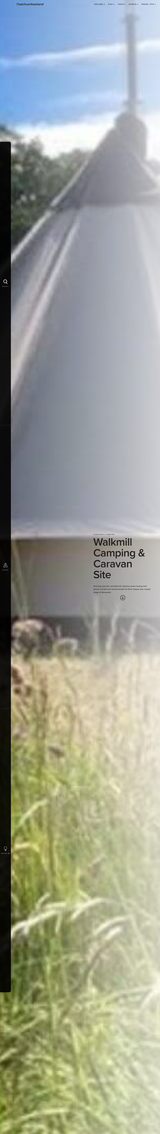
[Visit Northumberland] (30, 4)
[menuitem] (100, 4)
